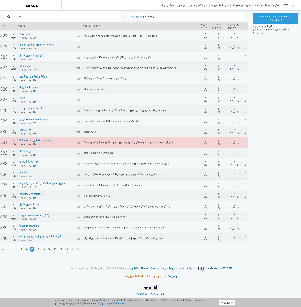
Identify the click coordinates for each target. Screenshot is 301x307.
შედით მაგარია (29, 225)
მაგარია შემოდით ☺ (32, 193)
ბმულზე (173, 276)
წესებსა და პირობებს (111, 303)
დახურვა (227, 302)
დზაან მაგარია (28, 161)
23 (66, 249)
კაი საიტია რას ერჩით (33, 76)
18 (38, 249)
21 (55, 249)
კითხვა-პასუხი (199, 5)
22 (61, 249)
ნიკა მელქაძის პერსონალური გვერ (42, 183)
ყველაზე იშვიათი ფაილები (36, 44)
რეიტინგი (168, 5)
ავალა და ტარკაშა (31, 108)
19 (43, 249)
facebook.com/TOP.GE (219, 268)
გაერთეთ (25, 66)
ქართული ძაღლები (31, 55)
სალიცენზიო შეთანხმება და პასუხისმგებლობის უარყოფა (161, 268)
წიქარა (23, 172)
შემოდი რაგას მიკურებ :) (35, 140)
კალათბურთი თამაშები (34, 119)
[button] (187, 16)
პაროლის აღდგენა (266, 5)
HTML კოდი (289, 5)
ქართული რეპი (29, 204)
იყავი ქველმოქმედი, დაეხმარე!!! (40, 236)
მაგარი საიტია (28, 87)
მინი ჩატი (25, 151)
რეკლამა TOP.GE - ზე (150, 293)
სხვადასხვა (139, 16)
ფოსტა (182, 5)
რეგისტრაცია (242, 5)
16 (26, 249)
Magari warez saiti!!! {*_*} (34, 215)
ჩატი (22, 97)
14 (15, 249)
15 (20, 249)
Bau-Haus (25, 34)
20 (49, 249)
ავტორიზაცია (221, 5)
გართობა (25, 130)
